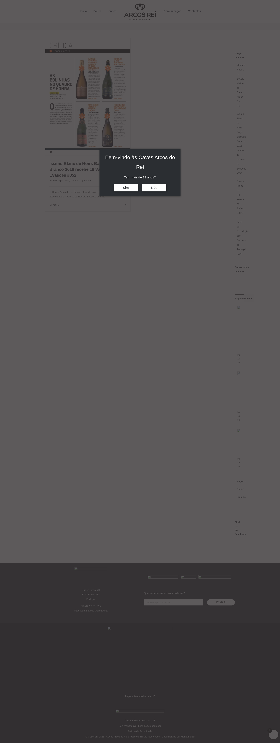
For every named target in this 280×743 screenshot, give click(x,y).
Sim (126, 188)
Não (154, 188)
